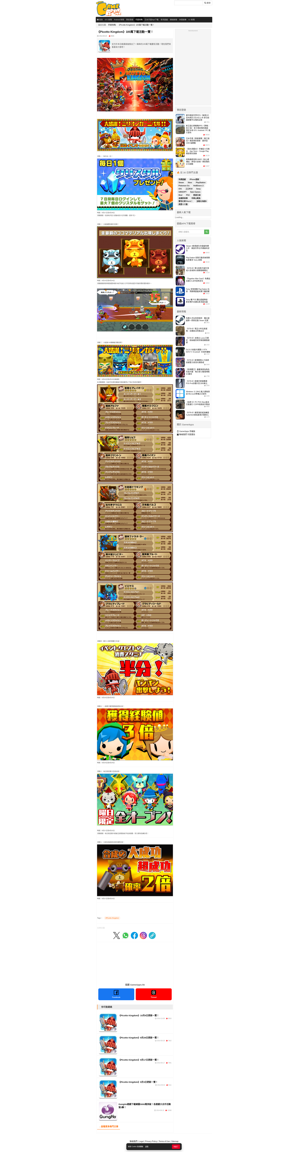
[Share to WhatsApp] (125, 935)
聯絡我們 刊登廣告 (187, 434)
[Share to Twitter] (116, 935)
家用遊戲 (164, 20)
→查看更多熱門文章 (108, 1126)
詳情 (146, 1146)
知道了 (176, 1147)
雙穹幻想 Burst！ (186, 201)
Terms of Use (164, 1141)
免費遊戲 (182, 179)
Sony (198, 189)
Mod (181, 195)
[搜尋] (206, 232)
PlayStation (200, 182)
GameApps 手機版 (187, 431)
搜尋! (208, 3)
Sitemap (174, 1141)
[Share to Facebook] (134, 935)
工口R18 (189, 189)
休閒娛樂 (182, 20)
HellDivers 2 (198, 186)
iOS (180, 189)
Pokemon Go (184, 186)
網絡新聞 (173, 20)
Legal (141, 1141)
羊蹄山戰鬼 (195, 198)
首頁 (101, 20)
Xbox (190, 182)
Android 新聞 (119, 20)
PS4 (188, 195)
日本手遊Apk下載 (152, 20)
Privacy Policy (151, 1141)
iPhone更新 (194, 179)
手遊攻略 (139, 20)
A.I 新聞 (191, 20)
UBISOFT (183, 192)
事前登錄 (129, 20)
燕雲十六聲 (183, 204)
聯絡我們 (133, 1141)
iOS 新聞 (108, 20)
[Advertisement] (135, 962)
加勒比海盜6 (202, 201)
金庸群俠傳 (183, 198)
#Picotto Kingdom (112, 918)
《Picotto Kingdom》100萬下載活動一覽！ (136, 25)
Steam (181, 182)
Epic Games (195, 192)
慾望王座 (197, 195)
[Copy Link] (152, 935)
